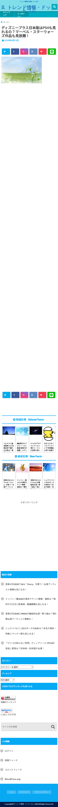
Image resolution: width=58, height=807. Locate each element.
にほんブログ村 (8, 714)
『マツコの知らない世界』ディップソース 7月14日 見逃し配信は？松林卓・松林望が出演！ (29, 646)
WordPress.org (12, 779)
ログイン (9, 751)
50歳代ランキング (8, 702)
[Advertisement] (29, 207)
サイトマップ (6, 13)
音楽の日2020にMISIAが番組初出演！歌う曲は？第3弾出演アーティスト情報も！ (30, 616)
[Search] (53, 727)
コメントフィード (13, 769)
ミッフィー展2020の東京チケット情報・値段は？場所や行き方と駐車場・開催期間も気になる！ (30, 601)
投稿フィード (11, 760)
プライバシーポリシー (21, 13)
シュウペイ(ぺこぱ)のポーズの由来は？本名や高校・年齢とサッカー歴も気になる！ (30, 631)
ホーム (11, 792)
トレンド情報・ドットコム (29, 9)
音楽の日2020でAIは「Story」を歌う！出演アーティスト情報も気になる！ (31, 587)
